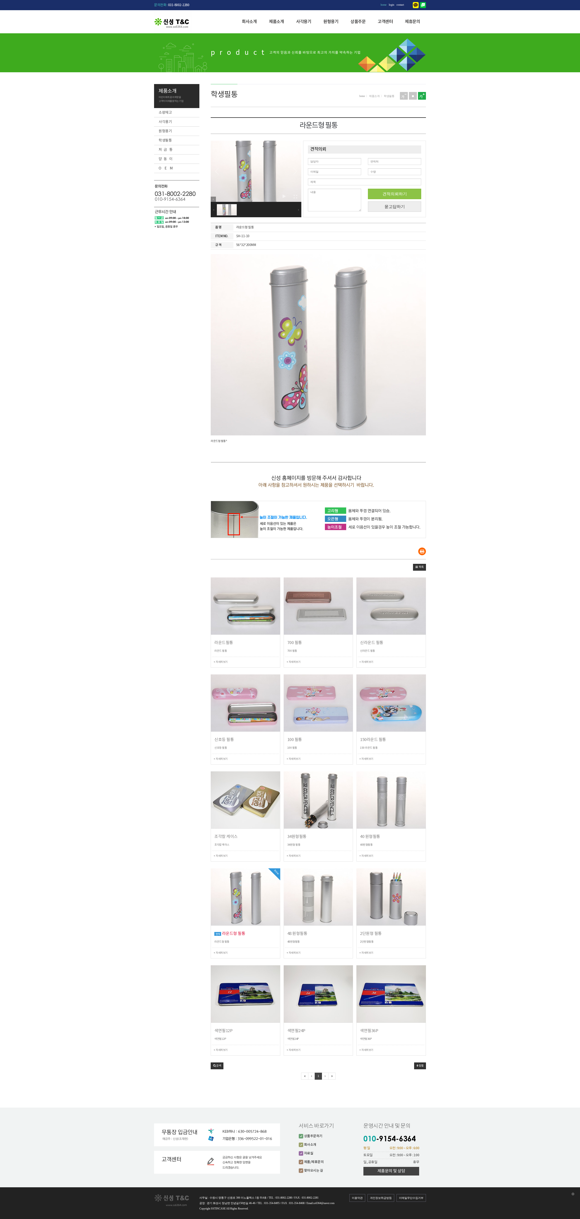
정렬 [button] (421, 1065)
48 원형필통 (297, 933)
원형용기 (330, 21)
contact (400, 4)
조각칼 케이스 (226, 836)
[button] (419, 567)
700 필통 (294, 642)
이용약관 (357, 1198)
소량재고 (165, 113)
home (384, 4)
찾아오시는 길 (313, 1171)
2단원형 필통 (371, 933)
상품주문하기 (312, 1136)
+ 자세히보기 (221, 662)
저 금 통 (165, 150)
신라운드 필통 (371, 642)
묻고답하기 (394, 206)
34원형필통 (297, 836)
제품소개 (276, 21)
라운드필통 (223, 642)
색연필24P (296, 1030)
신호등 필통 (224, 739)
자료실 (308, 1153)
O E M (166, 168)
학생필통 (165, 140)
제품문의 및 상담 (391, 1171)
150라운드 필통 (373, 739)
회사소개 (249, 21)
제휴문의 (412, 21)
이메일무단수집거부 (411, 1198)
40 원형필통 (370, 836)
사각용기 (303, 21)
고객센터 (385, 21)
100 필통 (294, 739)
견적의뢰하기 (394, 193)
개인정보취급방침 (381, 1198)
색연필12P (223, 1030)
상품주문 (357, 21)
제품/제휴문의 (313, 1162)
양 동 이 (165, 159)
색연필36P (369, 1030)
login (391, 4)
